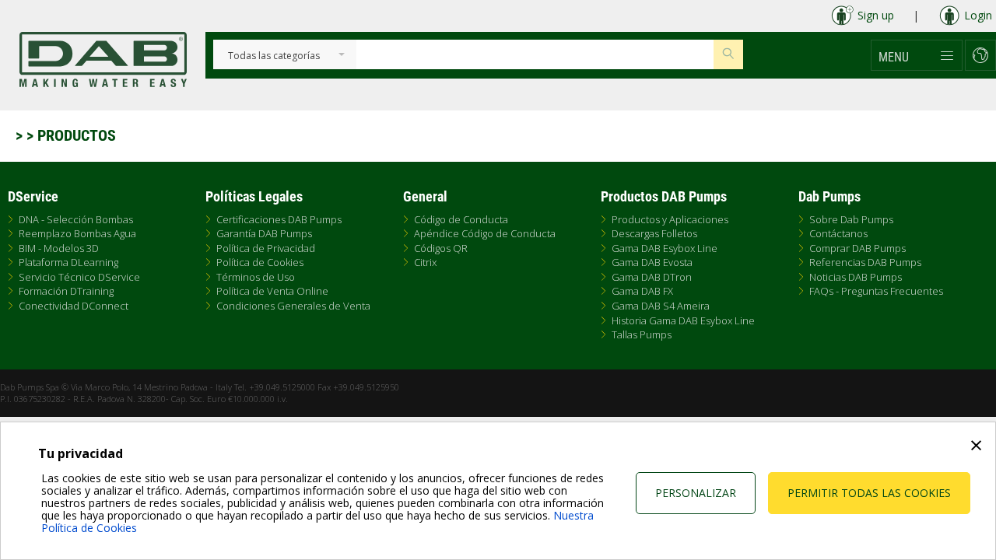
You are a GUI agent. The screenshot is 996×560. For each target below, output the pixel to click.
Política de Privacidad (265, 248)
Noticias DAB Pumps (855, 277)
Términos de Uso (255, 277)
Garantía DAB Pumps (264, 233)
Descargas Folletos (654, 233)
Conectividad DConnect (73, 306)
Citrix (425, 262)
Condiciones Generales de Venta (293, 306)
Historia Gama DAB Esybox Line (683, 320)
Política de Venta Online (272, 291)
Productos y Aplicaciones (670, 219)
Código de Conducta (461, 219)
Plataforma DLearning (68, 262)
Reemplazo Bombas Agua (77, 233)
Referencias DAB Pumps (865, 262)
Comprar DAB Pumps (857, 248)
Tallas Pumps (642, 334)
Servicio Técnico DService (79, 277)
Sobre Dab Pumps (851, 219)
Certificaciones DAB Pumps (279, 219)
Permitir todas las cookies (869, 492)
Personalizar (695, 492)
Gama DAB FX (642, 291)
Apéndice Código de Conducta (485, 233)
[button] (917, 55)
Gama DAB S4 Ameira (661, 306)
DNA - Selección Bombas (76, 219)
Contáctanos (838, 233)
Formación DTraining (66, 291)
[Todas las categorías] (273, 56)
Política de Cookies (259, 262)
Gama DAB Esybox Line (664, 248)
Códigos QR (441, 248)
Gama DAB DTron (652, 277)
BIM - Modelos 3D (59, 248)
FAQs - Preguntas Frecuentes (876, 291)
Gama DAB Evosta (652, 262)
